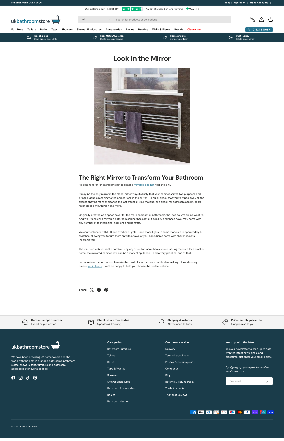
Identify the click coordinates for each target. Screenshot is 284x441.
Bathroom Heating (118, 401)
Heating (143, 29)
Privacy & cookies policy (180, 362)
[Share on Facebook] (99, 289)
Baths (43, 29)
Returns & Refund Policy (179, 381)
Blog (168, 375)
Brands (178, 29)
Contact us (171, 368)
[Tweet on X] (91, 289)
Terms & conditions (177, 355)
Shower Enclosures (89, 29)
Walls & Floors (161, 29)
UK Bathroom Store (28, 426)
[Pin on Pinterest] (106, 289)
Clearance (194, 29)
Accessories (114, 29)
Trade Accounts (259, 2)
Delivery (170, 349)
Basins (130, 29)
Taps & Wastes (116, 368)
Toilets (31, 29)
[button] (270, 19)
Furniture (17, 29)
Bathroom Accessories (121, 388)
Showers (67, 29)
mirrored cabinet (144, 184)
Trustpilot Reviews (176, 395)
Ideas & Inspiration (234, 2)
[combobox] (154, 19)
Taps (54, 29)
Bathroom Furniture (119, 349)
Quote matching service (111, 39)
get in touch (95, 266)
